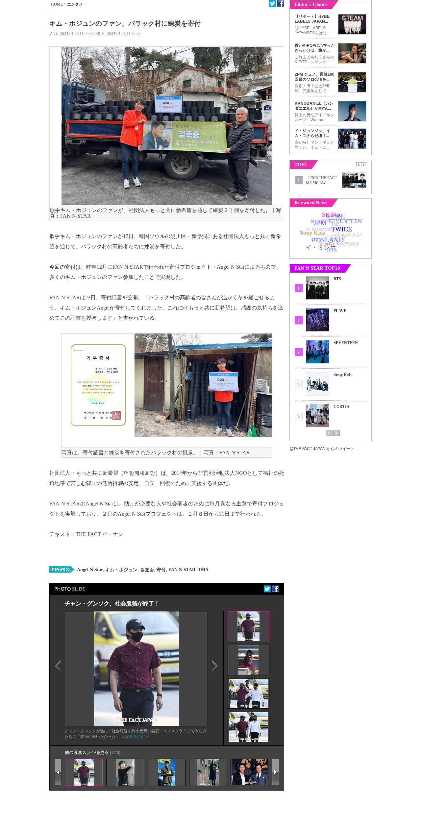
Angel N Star (90, 569)
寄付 (160, 569)
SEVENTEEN (346, 342)
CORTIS (341, 406)
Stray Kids (343, 374)
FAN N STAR (181, 569)
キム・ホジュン (120, 569)
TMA (203, 569)
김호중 (146, 569)
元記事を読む (133, 736)
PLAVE (340, 311)
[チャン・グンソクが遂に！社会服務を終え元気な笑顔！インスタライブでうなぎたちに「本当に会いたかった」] (136, 724)
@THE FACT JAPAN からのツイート (321, 448)
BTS (337, 279)
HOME (57, 4)
